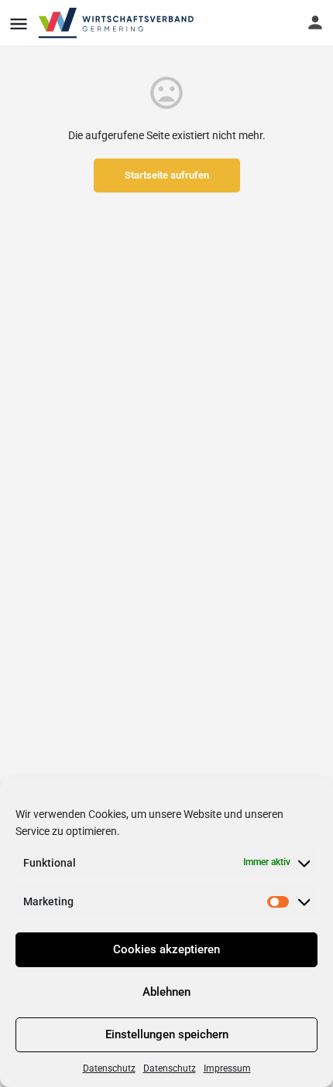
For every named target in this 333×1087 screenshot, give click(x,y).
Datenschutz (109, 1068)
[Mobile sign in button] (315, 22)
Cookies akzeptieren (166, 949)
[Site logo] (117, 23)
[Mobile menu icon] (18, 24)
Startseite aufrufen (167, 175)
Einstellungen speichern (166, 1034)
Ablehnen (166, 992)
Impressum (227, 1068)
